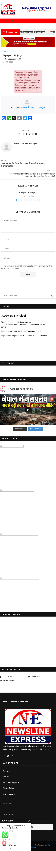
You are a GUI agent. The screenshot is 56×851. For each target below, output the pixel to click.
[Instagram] (12, 756)
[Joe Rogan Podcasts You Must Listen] (28, 38)
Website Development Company (35, 846)
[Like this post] (22, 134)
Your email (8, 815)
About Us (6, 776)
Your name (8, 804)
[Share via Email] (36, 134)
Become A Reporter (11, 782)
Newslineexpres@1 (13, 59)
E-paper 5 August (9, 845)
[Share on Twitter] (29, 134)
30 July (4, 836)
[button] (12, 21)
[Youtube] (15, 756)
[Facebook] (4, 756)
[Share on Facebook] (26, 134)
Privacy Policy (8, 788)
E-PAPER (5, 51)
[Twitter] (8, 756)
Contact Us (7, 771)
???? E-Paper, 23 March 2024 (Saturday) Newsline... (13, 827)
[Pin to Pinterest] (33, 134)
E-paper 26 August (28, 192)
